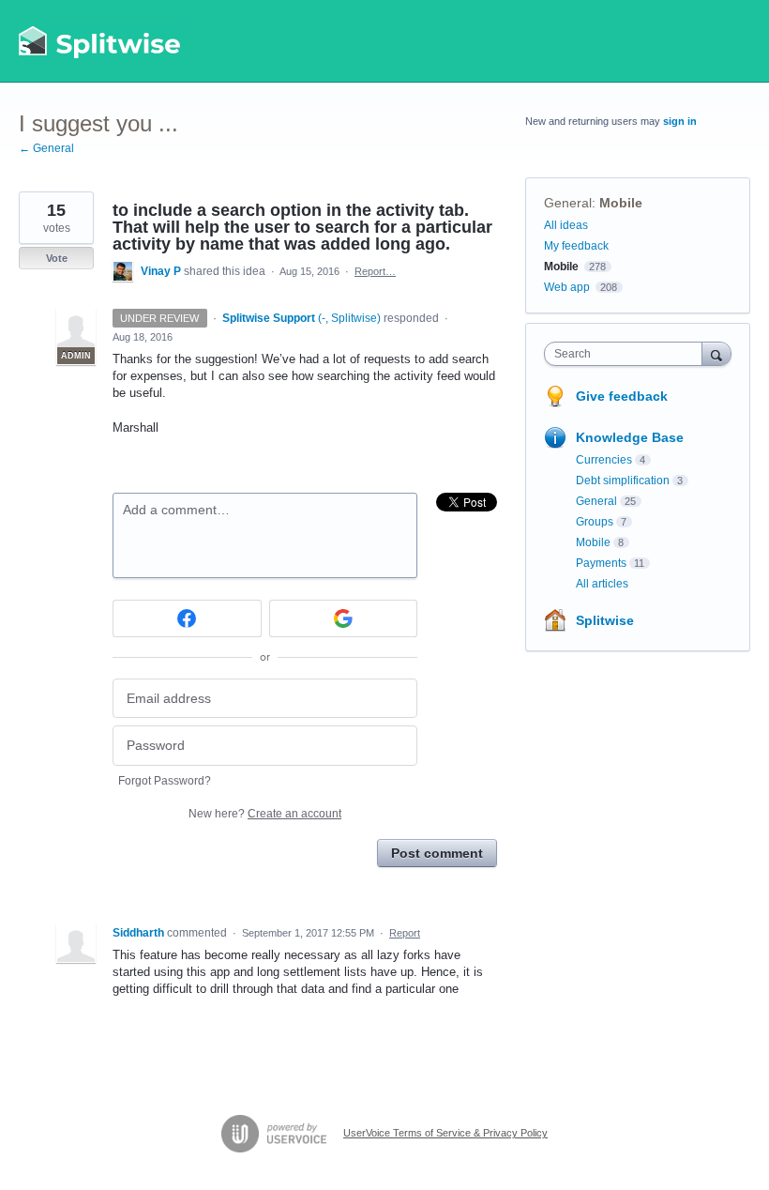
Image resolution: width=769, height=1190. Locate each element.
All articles (602, 583)
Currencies (604, 459)
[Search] (716, 353)
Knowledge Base (630, 437)
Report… (375, 271)
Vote (57, 258)
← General (46, 148)
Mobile (620, 202)
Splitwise (605, 620)
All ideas (566, 225)
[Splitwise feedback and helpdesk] (100, 41)
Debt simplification (623, 480)
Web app (567, 287)
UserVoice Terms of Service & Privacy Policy (445, 1132)
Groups (594, 521)
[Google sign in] (343, 618)
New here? (264, 813)
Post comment (437, 853)
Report (404, 932)
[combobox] (627, 353)
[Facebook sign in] (187, 618)
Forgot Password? (164, 780)
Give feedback (622, 396)
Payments (601, 563)
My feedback (576, 245)
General (568, 202)
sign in (680, 121)
